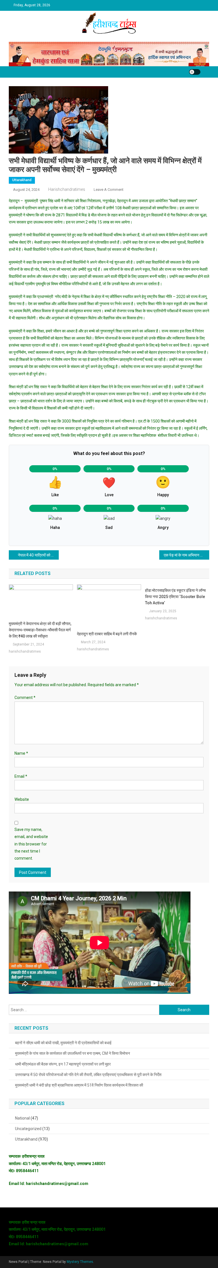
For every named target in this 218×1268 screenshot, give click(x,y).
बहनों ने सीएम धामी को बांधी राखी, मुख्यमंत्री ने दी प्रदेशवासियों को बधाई (63, 1043)
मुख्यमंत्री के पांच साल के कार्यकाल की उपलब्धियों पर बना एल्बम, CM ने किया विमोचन (72, 1053)
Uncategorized (28, 1128)
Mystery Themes (80, 1262)
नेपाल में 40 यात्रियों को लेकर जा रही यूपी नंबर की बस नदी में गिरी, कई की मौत (38, 555)
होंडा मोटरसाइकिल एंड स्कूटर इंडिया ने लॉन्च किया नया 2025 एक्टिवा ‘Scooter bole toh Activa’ (175, 596)
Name (21, 753)
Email (20, 776)
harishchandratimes (66, 189)
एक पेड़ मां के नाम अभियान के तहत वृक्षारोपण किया (186, 555)
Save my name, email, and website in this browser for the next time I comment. (31, 843)
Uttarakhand (22, 180)
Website (21, 799)
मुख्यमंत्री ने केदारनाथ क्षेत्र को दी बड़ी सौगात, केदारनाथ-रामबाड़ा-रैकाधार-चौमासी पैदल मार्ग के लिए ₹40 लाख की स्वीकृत (40, 629)
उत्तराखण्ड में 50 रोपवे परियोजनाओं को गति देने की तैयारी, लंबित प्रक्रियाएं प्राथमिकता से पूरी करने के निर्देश (88, 1074)
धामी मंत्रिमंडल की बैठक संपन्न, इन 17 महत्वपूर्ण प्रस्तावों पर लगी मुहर (63, 1064)
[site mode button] (194, 72)
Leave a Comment (108, 189)
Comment (24, 697)
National (22, 1118)
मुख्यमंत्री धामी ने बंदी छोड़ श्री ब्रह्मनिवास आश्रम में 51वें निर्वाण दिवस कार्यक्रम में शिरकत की (79, 1085)
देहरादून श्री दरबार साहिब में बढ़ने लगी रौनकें (107, 634)
